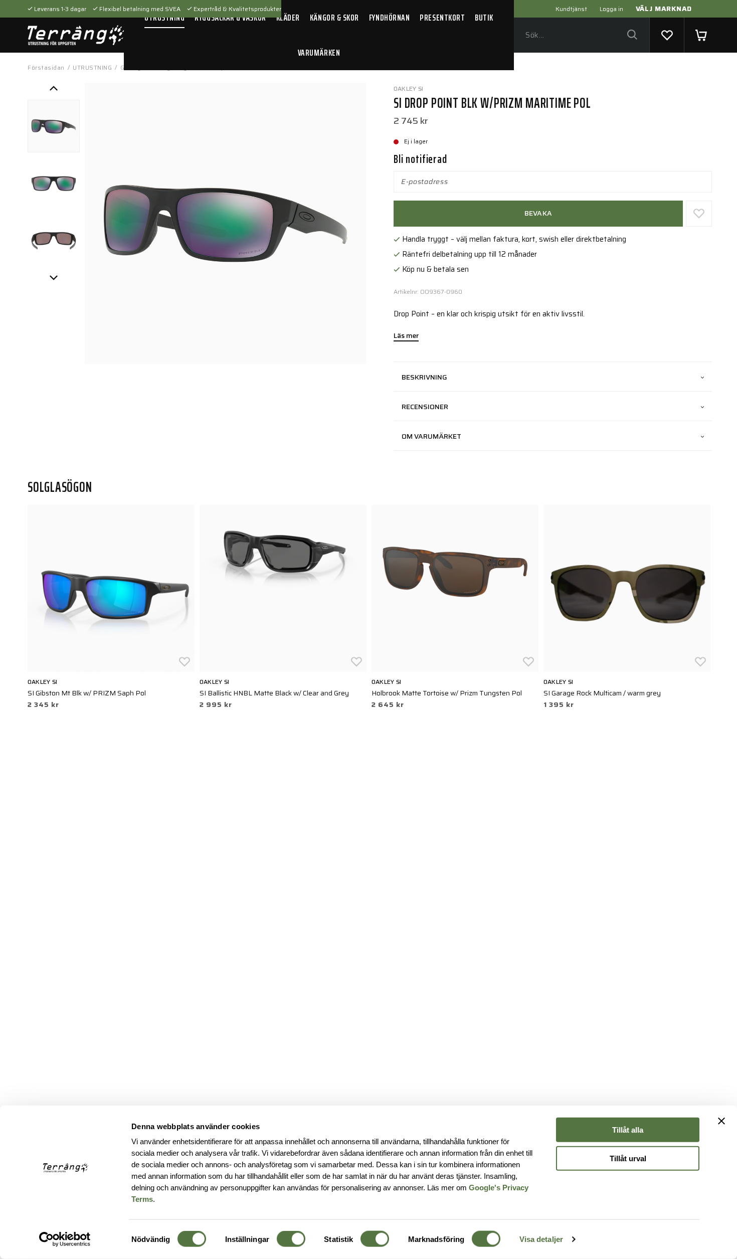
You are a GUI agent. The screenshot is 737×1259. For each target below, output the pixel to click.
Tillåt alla (627, 1130)
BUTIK (484, 18)
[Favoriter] (666, 35)
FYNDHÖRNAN (389, 18)
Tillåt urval (628, 1158)
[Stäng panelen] (721, 1121)
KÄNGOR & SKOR (334, 18)
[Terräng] (76, 35)
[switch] (291, 1239)
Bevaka (538, 213)
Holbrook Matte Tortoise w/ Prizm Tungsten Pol (447, 692)
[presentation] (54, 126)
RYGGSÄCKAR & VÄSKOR (230, 18)
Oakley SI (408, 88)
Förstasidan (46, 67)
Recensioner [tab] (425, 406)
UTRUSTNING (164, 18)
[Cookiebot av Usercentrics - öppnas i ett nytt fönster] (65, 1239)
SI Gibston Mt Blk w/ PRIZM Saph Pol (87, 692)
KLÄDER (288, 18)
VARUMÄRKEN (319, 53)
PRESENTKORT (442, 18)
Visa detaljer (541, 1239)
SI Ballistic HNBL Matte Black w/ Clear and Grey (274, 692)
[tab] (53, 125)
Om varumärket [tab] (431, 436)
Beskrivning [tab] (424, 377)
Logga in (611, 9)
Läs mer (406, 336)
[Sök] (632, 35)
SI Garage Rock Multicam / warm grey (602, 692)
